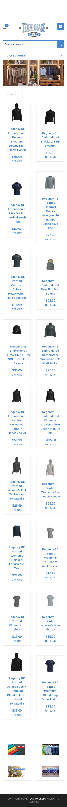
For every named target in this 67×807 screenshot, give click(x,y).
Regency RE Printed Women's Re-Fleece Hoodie (50, 490)
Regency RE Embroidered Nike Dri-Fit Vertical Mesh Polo (17, 213)
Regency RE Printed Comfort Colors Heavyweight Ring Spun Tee (17, 287)
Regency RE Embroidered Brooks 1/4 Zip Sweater (50, 139)
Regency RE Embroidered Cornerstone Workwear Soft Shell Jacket (50, 355)
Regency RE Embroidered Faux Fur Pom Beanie (50, 287)
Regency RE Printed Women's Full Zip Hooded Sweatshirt (17, 490)
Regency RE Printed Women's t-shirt (17, 623)
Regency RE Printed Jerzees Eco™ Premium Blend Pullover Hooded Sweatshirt (17, 691)
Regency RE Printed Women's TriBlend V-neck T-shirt (50, 558)
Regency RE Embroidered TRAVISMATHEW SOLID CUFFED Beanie (18, 355)
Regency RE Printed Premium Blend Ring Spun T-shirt (50, 691)
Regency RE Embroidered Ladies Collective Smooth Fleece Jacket (16, 422)
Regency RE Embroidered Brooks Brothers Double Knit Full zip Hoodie (17, 139)
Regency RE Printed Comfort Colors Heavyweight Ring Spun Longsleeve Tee (50, 213)
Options (17, 161)
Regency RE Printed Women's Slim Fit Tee (50, 623)
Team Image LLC (37, 799)
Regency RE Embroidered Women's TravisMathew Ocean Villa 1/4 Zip (50, 422)
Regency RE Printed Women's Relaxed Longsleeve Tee (17, 558)
